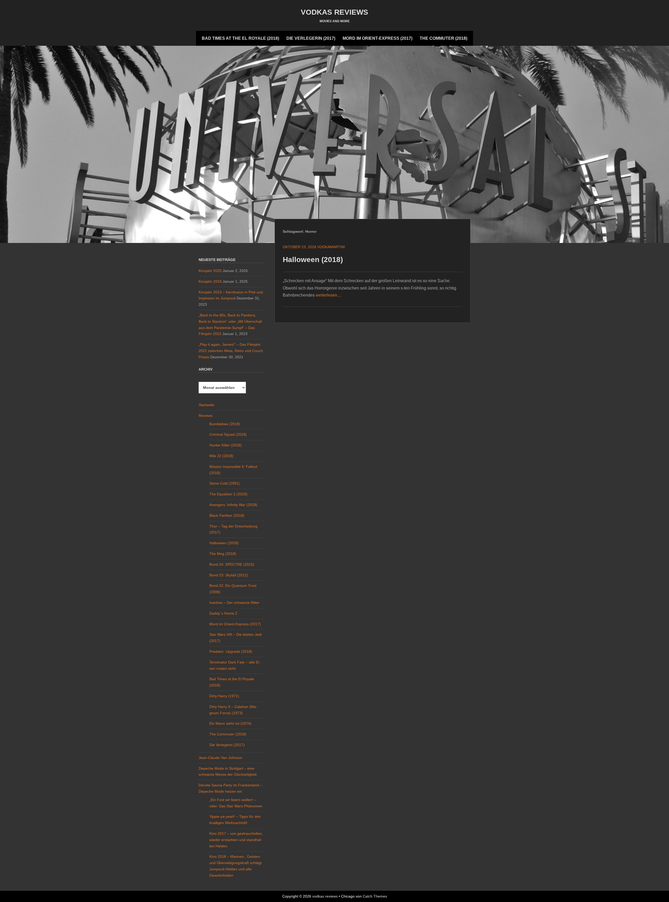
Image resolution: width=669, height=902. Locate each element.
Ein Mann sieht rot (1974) (230, 723)
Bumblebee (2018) (224, 424)
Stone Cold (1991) (224, 483)
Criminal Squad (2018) (228, 434)
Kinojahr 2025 (210, 271)
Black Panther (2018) (226, 515)
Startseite (206, 405)
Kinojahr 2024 (210, 281)
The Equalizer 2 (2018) (228, 494)
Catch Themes (375, 896)
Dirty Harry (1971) (224, 696)
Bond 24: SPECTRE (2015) (231, 564)
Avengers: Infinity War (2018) (233, 505)
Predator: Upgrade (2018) (230, 651)
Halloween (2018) (313, 260)
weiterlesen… (328, 295)
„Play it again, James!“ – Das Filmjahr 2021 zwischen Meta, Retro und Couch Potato (231, 350)
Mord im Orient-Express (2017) (377, 38)
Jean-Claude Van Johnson (220, 758)
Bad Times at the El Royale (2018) (240, 38)
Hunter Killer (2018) (225, 445)
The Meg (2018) (222, 554)
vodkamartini (331, 247)
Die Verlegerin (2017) (310, 38)
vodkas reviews (334, 12)
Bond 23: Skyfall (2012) (228, 575)
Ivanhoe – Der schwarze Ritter (234, 602)
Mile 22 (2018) (221, 456)
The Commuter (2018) (443, 38)
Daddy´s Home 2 (223, 613)
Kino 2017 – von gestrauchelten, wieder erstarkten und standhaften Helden (236, 839)
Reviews (205, 415)
